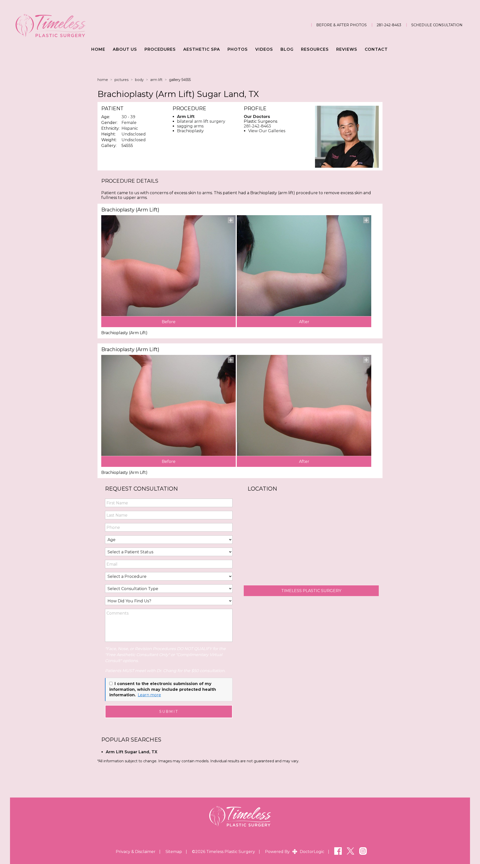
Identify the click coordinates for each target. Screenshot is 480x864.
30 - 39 (128, 116)
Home (98, 49)
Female (129, 122)
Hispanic (130, 128)
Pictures (121, 79)
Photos (238, 49)
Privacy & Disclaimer (136, 851)
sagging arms (190, 126)
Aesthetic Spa (201, 49)
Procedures (160, 49)
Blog (287, 49)
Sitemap (174, 851)
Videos (264, 49)
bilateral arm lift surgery (201, 121)
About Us (125, 49)
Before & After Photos (341, 25)
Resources (315, 49)
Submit (168, 711)
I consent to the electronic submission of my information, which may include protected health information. (162, 689)
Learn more (149, 695)
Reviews (346, 49)
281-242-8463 (389, 25)
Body (139, 79)
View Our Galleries (266, 130)
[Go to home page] (82, 25)
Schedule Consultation (436, 25)
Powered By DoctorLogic (294, 851)
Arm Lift (156, 79)
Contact (376, 49)
